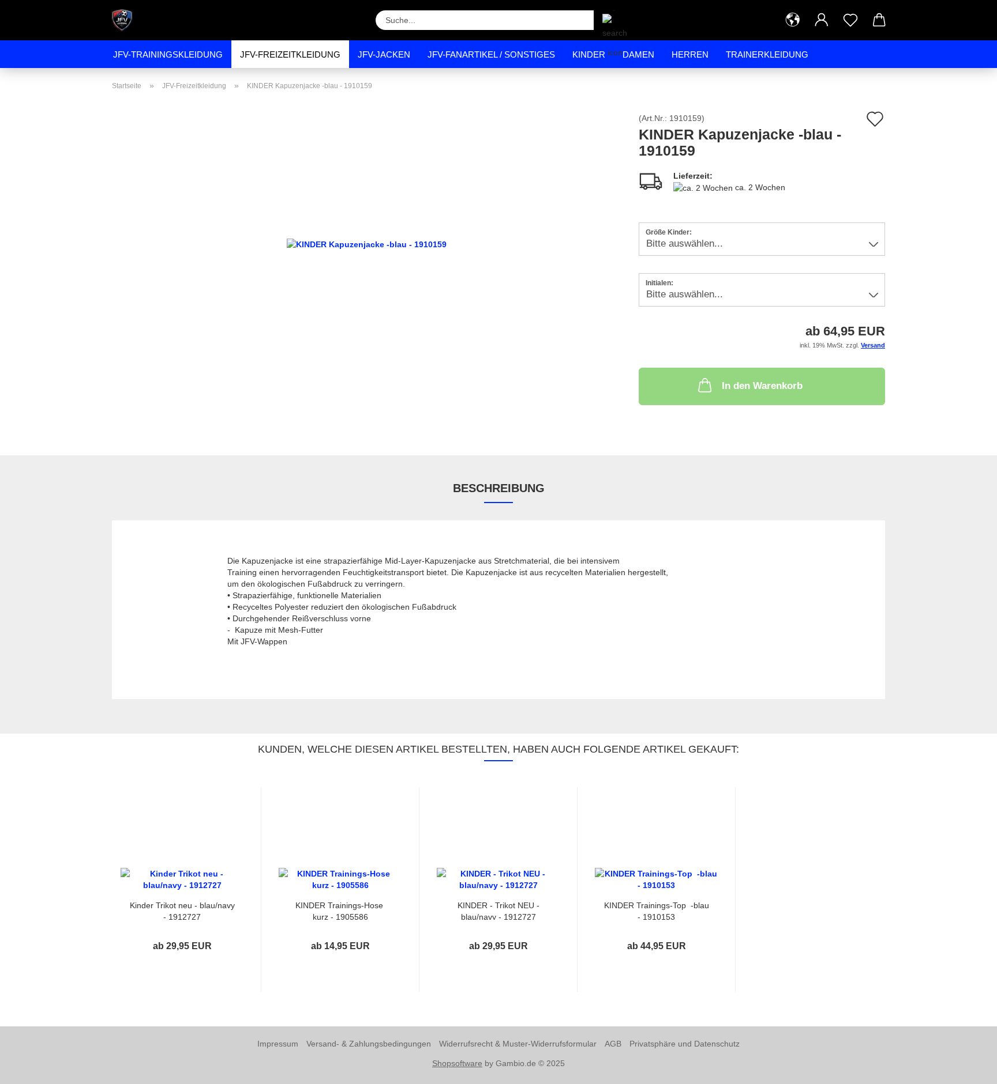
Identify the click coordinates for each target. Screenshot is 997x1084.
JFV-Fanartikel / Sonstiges (491, 54)
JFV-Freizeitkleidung (290, 54)
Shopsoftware (457, 1063)
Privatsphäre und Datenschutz (684, 1043)
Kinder (588, 54)
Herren (690, 54)
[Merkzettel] (850, 20)
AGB (613, 1043)
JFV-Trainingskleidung (168, 54)
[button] (792, 20)
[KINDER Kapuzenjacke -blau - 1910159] (367, 243)
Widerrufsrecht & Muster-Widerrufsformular (518, 1043)
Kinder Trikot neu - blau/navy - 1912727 (182, 910)
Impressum (277, 1043)
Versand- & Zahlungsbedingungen (368, 1043)
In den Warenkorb (762, 385)
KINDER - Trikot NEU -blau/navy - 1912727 (498, 910)
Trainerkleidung (767, 54)
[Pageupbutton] (965, 1067)
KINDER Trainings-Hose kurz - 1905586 (340, 910)
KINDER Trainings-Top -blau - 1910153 (656, 910)
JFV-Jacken (384, 54)
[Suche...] (608, 20)
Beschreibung (499, 488)
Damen (638, 54)
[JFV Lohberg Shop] (126, 20)
